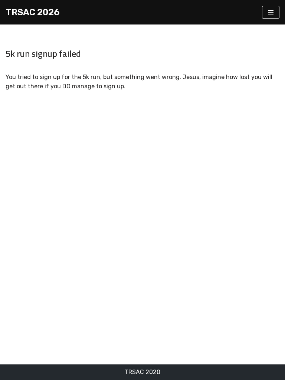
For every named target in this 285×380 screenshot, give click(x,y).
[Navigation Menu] (270, 12)
